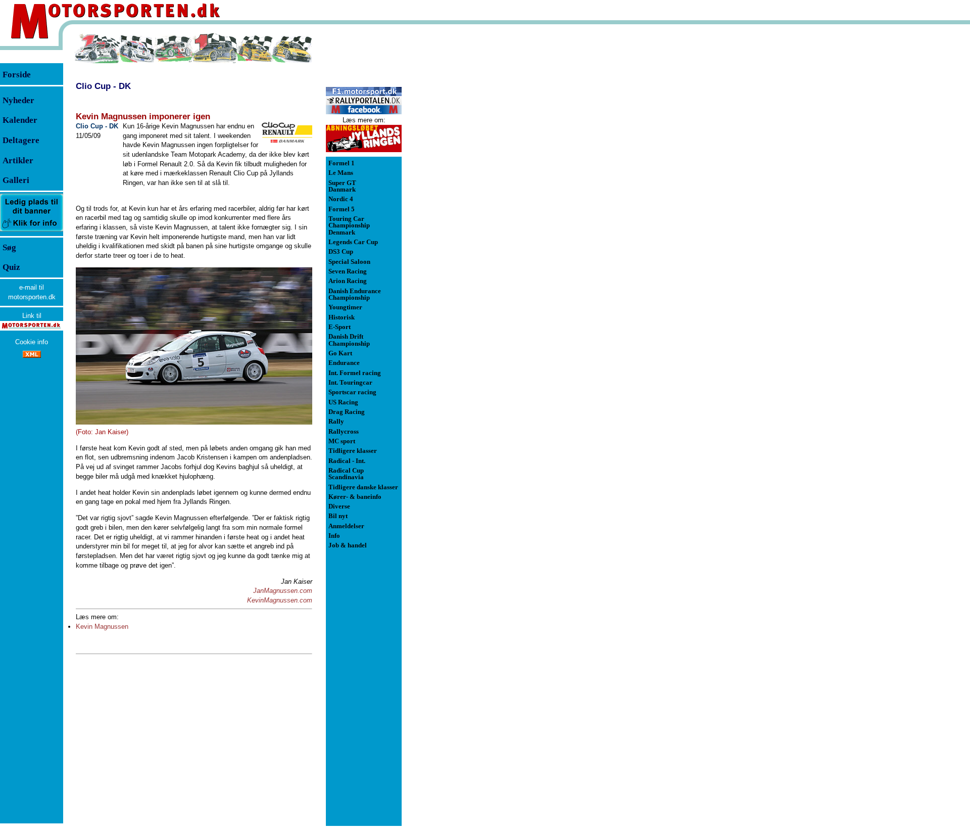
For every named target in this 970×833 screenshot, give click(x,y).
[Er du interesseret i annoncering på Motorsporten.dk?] (31, 231)
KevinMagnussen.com (279, 600)
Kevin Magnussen (102, 626)
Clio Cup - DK (103, 86)
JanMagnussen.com (282, 590)
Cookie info (31, 342)
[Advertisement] (454, 184)
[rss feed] (32, 355)
